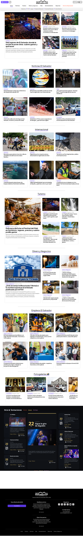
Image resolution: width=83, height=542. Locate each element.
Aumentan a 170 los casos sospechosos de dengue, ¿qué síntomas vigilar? (41, 119)
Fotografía (59, 117)
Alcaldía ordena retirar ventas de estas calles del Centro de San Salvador (50, 53)
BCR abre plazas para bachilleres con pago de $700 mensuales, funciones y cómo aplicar (14, 336)
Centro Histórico (58, 8)
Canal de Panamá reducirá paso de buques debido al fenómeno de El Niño (14, 183)
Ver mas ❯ (41, 512)
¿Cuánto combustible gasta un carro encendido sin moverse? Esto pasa (69, 299)
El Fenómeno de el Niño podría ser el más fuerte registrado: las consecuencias (41, 91)
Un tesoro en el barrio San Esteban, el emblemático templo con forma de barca (13, 397)
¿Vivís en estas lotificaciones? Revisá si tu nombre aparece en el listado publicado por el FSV (22, 288)
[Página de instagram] (65, 505)
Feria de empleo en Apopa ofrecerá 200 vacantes (67, 364)
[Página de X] (62, 505)
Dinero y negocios (33, 5)
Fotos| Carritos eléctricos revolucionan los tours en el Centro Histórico (55, 397)
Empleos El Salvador (39, 8)
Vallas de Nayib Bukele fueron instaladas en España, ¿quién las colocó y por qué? (41, 183)
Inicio (11, 5)
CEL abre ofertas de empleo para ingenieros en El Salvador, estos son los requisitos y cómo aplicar (40, 336)
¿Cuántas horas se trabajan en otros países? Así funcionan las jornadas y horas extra (67, 184)
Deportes (58, 5)
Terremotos (23, 8)
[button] (76, 390)
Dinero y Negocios (58, 531)
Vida (41, 5)
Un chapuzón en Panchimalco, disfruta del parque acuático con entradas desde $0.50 (50, 240)
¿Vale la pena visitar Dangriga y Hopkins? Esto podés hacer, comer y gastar (69, 240)
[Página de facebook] (59, 505)
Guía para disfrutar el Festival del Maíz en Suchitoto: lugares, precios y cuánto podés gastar (22, 230)
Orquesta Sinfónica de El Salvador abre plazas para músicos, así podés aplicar (67, 335)
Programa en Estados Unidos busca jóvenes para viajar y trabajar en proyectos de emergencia (13, 365)
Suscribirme (17, 506)
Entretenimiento (49, 5)
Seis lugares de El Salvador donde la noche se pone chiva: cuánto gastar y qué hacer (21, 44)
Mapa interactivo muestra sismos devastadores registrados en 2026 (39, 154)
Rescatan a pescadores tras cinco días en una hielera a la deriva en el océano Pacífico (15, 155)
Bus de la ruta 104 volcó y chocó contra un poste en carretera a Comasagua (69, 29)
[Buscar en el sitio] (10, 2)
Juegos (31, 8)
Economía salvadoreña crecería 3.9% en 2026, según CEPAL (49, 274)
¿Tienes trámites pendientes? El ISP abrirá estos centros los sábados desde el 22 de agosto (69, 275)
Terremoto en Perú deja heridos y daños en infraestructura (67, 154)
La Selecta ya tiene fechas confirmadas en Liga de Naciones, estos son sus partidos (69, 54)
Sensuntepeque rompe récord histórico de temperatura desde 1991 (15, 91)
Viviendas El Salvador (49, 8)
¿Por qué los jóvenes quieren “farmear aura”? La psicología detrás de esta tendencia (66, 92)
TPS (28, 8)
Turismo (24, 5)
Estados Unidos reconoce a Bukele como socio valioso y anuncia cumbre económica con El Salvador (50, 30)
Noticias (17, 5)
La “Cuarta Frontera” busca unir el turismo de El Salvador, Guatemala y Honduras (69, 216)
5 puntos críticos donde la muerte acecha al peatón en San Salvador (65, 119)
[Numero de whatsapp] (68, 505)
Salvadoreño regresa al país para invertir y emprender (50, 298)
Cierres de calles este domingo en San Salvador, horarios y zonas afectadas (14, 119)
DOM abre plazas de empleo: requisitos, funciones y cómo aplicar (41, 364)
